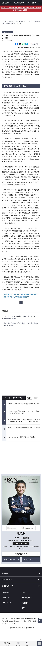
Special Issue (19, 21)
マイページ (7, 603)
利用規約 (25, 603)
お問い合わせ (26, 598)
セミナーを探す (31, 3)
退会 (23, 608)
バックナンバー (28, 560)
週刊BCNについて (9, 560)
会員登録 (6, 593)
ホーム (4, 21)
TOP (23, 593)
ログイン (6, 598)
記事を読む (5, 3)
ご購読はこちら (21, 554)
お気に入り (35, 44)
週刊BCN (11, 21)
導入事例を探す (19, 3)
